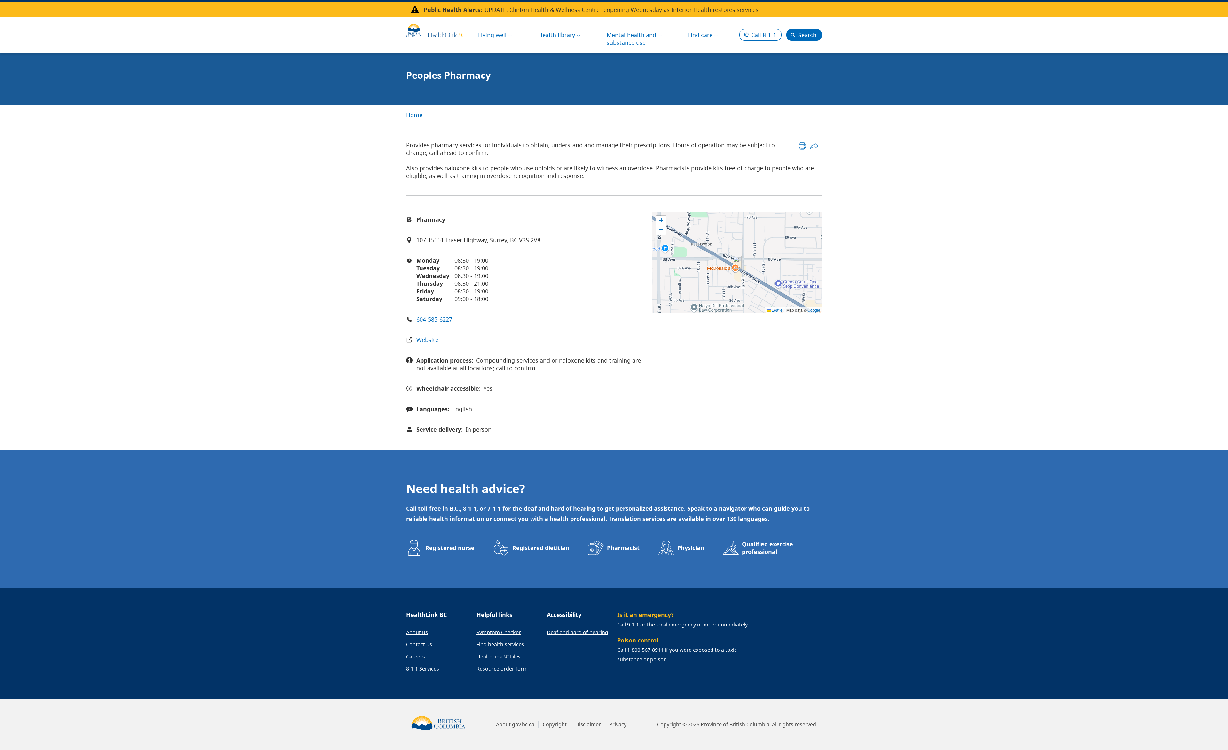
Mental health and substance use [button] (631, 38)
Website (427, 340)
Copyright (555, 724)
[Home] (435, 30)
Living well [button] (492, 35)
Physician (690, 548)
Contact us (419, 644)
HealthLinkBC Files (498, 656)
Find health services (500, 644)
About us (417, 632)
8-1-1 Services (422, 668)
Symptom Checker (498, 632)
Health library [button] (556, 35)
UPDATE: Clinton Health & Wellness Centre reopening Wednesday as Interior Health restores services (621, 9)
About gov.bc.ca (515, 724)
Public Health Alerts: (453, 9)
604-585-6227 (434, 319)
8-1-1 (763, 35)
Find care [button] (700, 35)
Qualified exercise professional (767, 547)
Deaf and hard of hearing (577, 632)
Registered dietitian (540, 548)
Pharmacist (623, 548)
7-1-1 (494, 508)
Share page (814, 145)
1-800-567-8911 (645, 649)
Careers (415, 656)
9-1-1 (633, 624)
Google (813, 310)
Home (414, 115)
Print (802, 145)
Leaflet (777, 310)
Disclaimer (588, 724)
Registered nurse (450, 548)
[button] (737, 262)
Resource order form (502, 668)
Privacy (617, 724)
